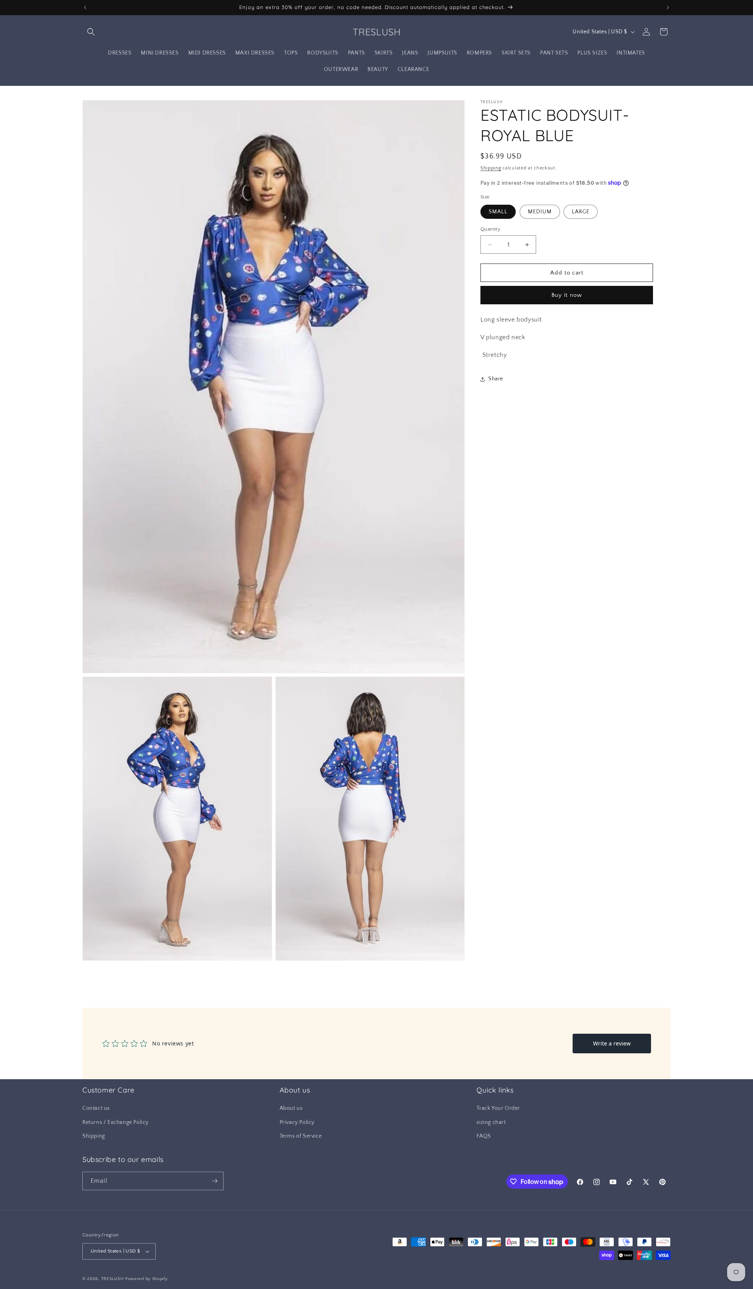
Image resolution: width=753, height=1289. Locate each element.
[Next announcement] (668, 7)
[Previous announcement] (85, 7)
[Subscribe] (214, 1181)
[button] (91, 31)
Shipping (490, 168)
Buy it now (566, 295)
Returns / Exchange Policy (115, 1122)
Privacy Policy (297, 1122)
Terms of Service (301, 1136)
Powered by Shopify (146, 1278)
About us (291, 1108)
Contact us (96, 1108)
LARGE (580, 212)
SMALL (498, 212)
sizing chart (491, 1122)
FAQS (484, 1136)
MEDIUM (540, 212)
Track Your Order (498, 1108)
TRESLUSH (112, 1278)
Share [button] (495, 379)
